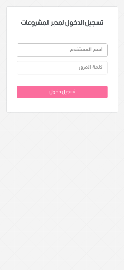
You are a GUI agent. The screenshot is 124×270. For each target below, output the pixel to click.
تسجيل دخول (62, 92)
